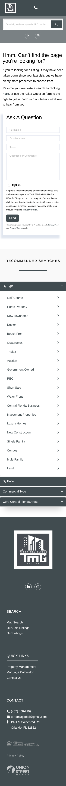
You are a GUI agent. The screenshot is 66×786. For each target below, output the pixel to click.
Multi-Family (15, 459)
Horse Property (17, 307)
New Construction (19, 432)
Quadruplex (15, 342)
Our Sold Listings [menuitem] (18, 628)
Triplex (11, 351)
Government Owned (20, 369)
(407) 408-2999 (21, 711)
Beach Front (15, 333)
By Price (8, 481)
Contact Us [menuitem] (14, 677)
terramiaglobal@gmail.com (29, 716)
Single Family (16, 441)
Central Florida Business (23, 405)
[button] (56, 24)
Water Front (15, 396)
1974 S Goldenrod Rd (25, 724)
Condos (12, 450)
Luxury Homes (16, 423)
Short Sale (14, 387)
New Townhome (17, 316)
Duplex (11, 324)
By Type (8, 286)
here (6, 93)
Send (12, 217)
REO (10, 378)
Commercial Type (14, 491)
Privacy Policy (30, 210)
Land (10, 468)
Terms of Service (16, 228)
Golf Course (15, 298)
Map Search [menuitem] (15, 622)
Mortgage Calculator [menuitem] (20, 672)
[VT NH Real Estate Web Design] (18, 771)
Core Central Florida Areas (20, 501)
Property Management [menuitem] (21, 666)
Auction (12, 360)
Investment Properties (21, 414)
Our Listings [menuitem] (15, 633)
